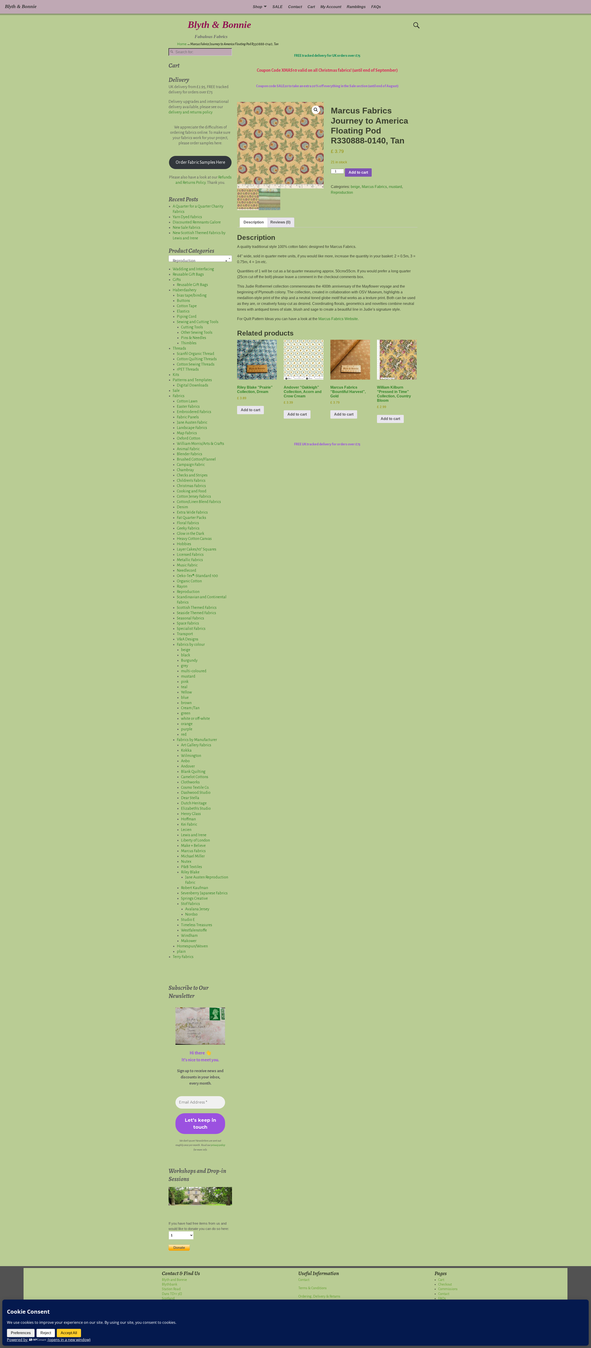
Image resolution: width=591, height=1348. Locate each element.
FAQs (376, 7)
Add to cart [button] (250, 410)
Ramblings (356, 7)
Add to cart (358, 172)
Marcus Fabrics (374, 187)
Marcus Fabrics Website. (338, 319)
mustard (395, 187)
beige (355, 187)
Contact (295, 7)
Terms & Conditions (312, 1288)
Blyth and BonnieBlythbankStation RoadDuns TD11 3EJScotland (174, 1289)
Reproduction (342, 192)
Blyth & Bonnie (219, 24)
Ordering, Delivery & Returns (319, 1296)
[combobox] (200, 258)
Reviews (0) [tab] (280, 222)
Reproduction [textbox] (199, 261)
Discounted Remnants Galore (197, 222)
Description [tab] (254, 222)
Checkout (445, 1284)
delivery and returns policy (191, 112)
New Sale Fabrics (186, 228)
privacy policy (218, 1145)
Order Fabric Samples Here (200, 162)
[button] (316, 110)
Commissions (448, 1289)
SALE (277, 7)
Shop (257, 7)
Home (182, 44)
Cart (311, 7)
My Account (330, 7)
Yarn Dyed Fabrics (187, 217)
